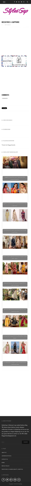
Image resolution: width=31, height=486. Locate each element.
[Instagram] (24, 2)
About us (4, 452)
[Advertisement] (15, 42)
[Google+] (19, 2)
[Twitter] (16, 2)
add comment (8, 24)
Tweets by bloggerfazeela (8, 145)
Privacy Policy (5, 466)
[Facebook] (14, 2)
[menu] (4, 2)
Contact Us (5, 459)
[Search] (27, 2)
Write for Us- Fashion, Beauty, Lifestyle (12, 469)
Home (3, 462)
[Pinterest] (21, 2)
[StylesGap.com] (15, 11)
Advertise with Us (6, 456)
